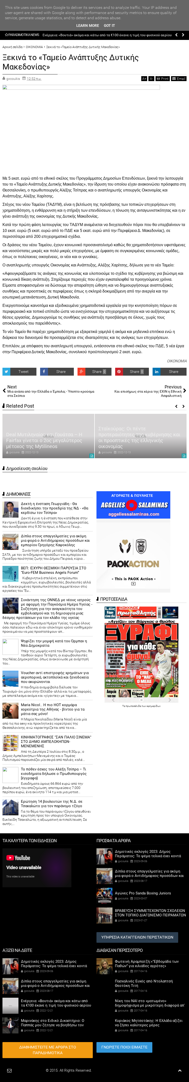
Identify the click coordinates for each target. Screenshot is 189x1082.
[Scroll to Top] (180, 1070)
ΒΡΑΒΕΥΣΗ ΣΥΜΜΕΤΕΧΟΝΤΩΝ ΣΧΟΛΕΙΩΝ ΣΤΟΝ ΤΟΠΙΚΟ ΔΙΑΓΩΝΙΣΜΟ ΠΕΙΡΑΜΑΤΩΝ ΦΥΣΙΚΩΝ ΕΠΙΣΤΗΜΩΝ (150, 915)
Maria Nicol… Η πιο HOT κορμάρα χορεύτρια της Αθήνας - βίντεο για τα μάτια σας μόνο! (52, 709)
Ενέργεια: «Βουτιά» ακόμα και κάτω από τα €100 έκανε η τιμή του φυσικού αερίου (107, 35)
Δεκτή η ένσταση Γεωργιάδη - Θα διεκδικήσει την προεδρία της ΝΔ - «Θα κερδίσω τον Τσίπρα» (54, 508)
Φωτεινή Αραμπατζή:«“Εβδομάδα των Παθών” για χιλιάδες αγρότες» (147, 963)
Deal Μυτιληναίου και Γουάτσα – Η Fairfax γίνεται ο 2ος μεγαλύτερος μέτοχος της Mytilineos (44, 440)
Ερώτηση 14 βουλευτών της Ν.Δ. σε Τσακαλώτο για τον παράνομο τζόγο (51, 803)
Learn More (87, 25)
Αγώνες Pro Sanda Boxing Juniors (143, 893)
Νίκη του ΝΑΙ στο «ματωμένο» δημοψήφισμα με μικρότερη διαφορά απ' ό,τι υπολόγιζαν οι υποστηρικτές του (150, 1005)
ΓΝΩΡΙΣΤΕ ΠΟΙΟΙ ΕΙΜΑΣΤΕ (124, 1047)
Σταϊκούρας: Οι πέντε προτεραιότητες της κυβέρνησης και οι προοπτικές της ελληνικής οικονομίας (139, 437)
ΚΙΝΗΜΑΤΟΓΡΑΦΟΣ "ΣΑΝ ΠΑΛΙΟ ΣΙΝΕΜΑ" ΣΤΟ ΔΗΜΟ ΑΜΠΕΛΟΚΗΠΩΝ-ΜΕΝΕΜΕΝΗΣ (56, 741)
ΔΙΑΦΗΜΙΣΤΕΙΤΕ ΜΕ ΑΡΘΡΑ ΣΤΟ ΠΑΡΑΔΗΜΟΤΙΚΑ (47, 1050)
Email (181, 79)
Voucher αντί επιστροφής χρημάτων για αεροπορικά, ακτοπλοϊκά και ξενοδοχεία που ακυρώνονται (55, 677)
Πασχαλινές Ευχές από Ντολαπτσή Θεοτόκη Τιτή (144, 983)
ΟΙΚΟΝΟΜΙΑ (177, 361)
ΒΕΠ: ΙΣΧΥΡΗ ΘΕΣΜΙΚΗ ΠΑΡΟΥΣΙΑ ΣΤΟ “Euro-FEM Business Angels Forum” (53, 570)
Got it (109, 25)
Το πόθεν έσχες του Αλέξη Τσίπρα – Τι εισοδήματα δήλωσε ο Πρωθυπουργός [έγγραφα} (54, 773)
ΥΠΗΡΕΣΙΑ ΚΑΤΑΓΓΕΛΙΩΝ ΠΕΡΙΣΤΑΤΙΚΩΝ (137, 937)
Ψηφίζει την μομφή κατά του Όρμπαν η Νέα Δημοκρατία (54, 643)
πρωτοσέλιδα (134, 706)
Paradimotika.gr (32, 1070)
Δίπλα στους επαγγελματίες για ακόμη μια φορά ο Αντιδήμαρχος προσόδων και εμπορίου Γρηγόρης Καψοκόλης (55, 540)
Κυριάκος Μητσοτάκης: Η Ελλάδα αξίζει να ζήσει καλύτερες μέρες (149, 1022)
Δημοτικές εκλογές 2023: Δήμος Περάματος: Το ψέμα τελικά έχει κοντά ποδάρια (148, 856)
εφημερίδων (154, 706)
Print (165, 79)
